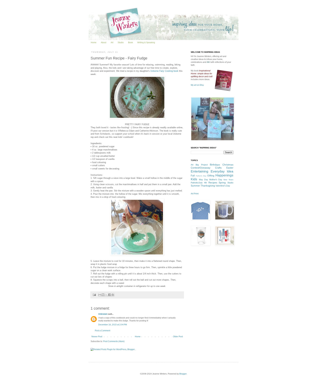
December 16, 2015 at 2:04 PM (112, 324)
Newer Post (96, 336)
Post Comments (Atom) (113, 341)
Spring (222, 182)
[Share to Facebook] (109, 294)
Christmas (227, 164)
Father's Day (201, 176)
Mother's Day (215, 179)
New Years (228, 180)
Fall (193, 175)
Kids (194, 179)
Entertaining (199, 171)
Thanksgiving (208, 185)
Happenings (224, 175)
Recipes (212, 182)
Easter (229, 167)
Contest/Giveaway (200, 167)
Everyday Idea (222, 171)
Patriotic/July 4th (199, 183)
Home (93, 42)
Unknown (102, 314)
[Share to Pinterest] (112, 294)
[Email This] (100, 294)
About (103, 42)
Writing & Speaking (146, 42)
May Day (203, 179)
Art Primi (195, 193)
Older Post (178, 336)
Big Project (202, 165)
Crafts (218, 167)
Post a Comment (102, 330)
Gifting (210, 175)
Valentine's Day (223, 186)
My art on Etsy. (197, 85)
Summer (195, 185)
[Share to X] (106, 294)
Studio (121, 42)
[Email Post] (94, 295)
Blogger (182, 374)
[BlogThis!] (103, 294)
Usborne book (164, 71)
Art (112, 42)
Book (130, 42)
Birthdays (215, 164)
